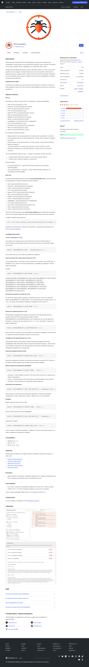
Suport (81, 52)
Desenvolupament (35, 52)
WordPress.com (73, 643)
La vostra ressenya (65, 120)
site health (81, 88)
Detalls (8, 52)
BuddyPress (72, 650)
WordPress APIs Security (14, 463)
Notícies (7, 646)
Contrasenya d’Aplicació (14, 229)
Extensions (23, 648)
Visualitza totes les (78, 120)
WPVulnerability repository (32, 500)
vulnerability (80, 91)
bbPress (71, 648)
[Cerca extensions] (20, 12)
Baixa (81, 45)
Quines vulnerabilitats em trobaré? (14, 602)
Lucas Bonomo (38, 626)
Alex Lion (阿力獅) (13, 629)
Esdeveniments (56, 646)
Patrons (23, 650)
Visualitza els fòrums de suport (68, 138)
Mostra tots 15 (80, 85)
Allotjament (8, 648)
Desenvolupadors (41, 648)
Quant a (7, 643)
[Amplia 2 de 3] (54, 510)
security (76, 88)
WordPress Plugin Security (14, 461)
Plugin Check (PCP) (13, 467)
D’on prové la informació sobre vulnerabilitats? (17, 594)
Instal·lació (25, 52)
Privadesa (8, 650)
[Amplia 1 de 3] (28, 510)
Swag (55, 650)
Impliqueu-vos (56, 643)
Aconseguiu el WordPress (79, 2)
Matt (70, 646)
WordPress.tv (41, 650)
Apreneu (39, 643)
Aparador (23, 643)
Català (20, 658)
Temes (23, 646)
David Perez (11, 626)
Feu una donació (57, 648)
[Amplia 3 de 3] (54, 543)
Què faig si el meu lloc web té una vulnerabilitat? (18, 607)
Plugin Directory (9, 7)
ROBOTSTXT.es (20, 46)
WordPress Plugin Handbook (15, 459)
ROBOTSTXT (41, 492)
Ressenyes (16, 52)
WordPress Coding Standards (15, 465)
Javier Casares (37, 622)
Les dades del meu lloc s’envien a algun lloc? (17, 598)
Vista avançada (64, 95)
